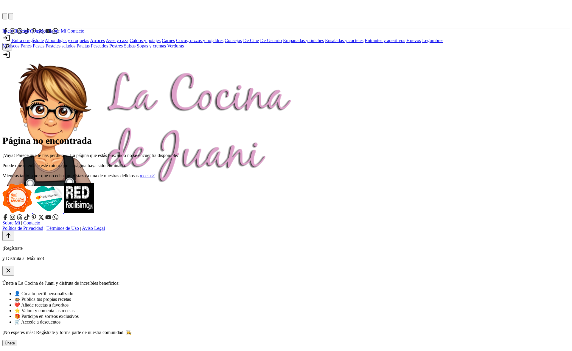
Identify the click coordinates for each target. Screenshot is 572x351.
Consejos (38, 30)
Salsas (130, 45)
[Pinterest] (34, 216)
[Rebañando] (48, 211)
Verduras (175, 45)
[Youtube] (48, 216)
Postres (116, 45)
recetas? (147, 175)
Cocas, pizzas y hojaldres (199, 40)
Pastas (38, 45)
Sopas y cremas (151, 45)
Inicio (7, 30)
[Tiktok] (27, 216)
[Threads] (20, 216)
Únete (10, 343)
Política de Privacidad (22, 228)
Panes (26, 45)
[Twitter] (41, 216)
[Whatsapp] (55, 216)
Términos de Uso (62, 228)
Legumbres (432, 40)
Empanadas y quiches (303, 40)
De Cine (251, 40)
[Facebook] (6, 216)
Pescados (99, 45)
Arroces (97, 40)
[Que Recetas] (17, 211)
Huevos (413, 40)
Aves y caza (117, 40)
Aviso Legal (93, 228)
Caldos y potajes (145, 40)
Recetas (21, 30)
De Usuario (271, 40)
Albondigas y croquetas (67, 40)
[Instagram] (13, 216)
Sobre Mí (57, 30)
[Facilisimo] (79, 211)
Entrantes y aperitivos (385, 40)
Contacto (75, 30)
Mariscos (10, 45)
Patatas (83, 45)
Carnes (168, 40)
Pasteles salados (60, 45)
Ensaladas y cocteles (344, 40)
